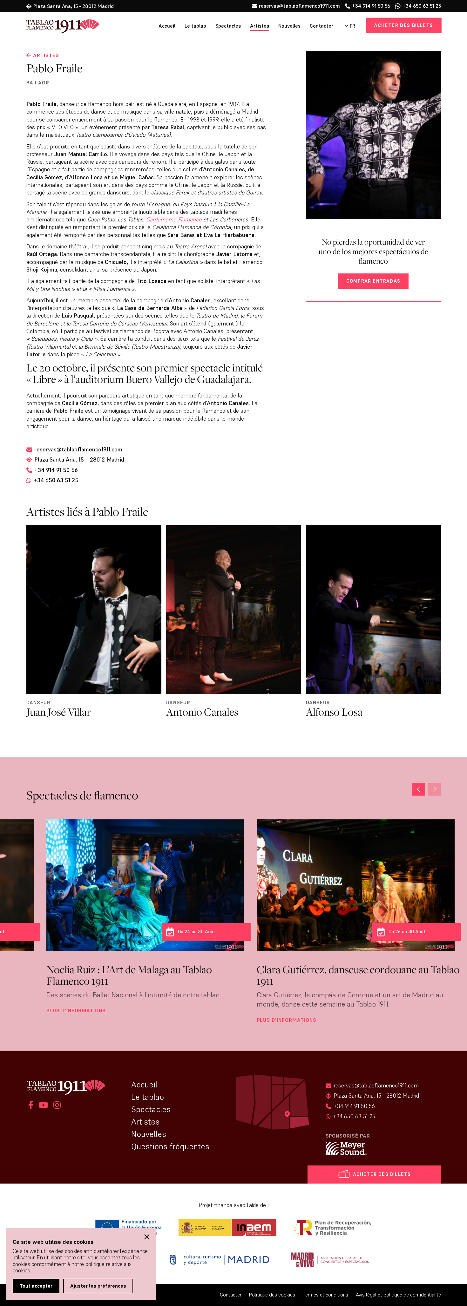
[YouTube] (43, 1106)
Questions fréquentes (170, 1146)
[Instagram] (56, 1106)
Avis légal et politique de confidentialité (398, 1294)
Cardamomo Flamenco (174, 219)
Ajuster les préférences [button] (98, 1286)
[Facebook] (30, 1106)
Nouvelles (289, 26)
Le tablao (195, 26)
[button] (418, 789)
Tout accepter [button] (36, 1286)
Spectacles (228, 26)
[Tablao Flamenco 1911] (58, 26)
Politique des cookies (272, 1294)
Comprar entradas (373, 281)
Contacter (321, 26)
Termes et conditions (325, 1294)
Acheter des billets (403, 25)
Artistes (259, 26)
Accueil (167, 26)
